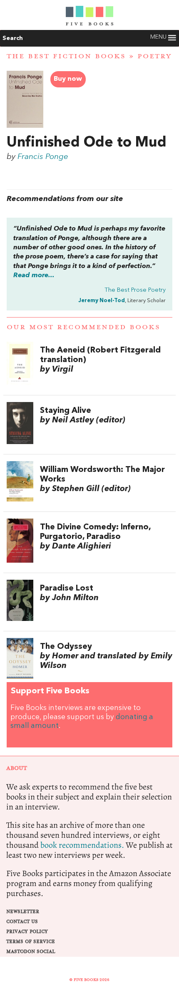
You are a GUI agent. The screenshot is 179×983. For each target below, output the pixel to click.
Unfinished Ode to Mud (87, 143)
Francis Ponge (42, 157)
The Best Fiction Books (66, 56)
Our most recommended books (83, 327)
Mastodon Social (30, 951)
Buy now (68, 79)
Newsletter (22, 912)
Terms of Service (30, 941)
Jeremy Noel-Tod (101, 300)
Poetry (154, 56)
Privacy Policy (27, 931)
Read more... (34, 275)
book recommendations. (82, 845)
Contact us (22, 921)
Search (12, 38)
